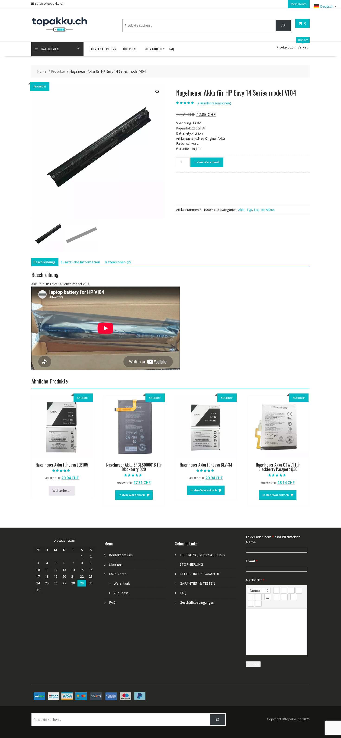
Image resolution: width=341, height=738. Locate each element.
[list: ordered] (251, 597)
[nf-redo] (258, 603)
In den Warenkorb (207, 162)
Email (252, 561)
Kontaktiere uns (103, 48)
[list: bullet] (258, 597)
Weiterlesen (61, 490)
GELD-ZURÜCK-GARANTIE (200, 574)
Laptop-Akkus (264, 209)
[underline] (291, 590)
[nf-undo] (251, 603)
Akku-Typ (245, 209)
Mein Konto (299, 4)
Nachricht (255, 580)
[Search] (283, 25)
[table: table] (293, 597)
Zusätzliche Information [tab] (80, 262)
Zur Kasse (121, 593)
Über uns (130, 48)
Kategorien (50, 48)
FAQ (171, 48)
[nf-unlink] (284, 597)
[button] (157, 92)
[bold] (276, 590)
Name (251, 542)
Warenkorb (122, 583)
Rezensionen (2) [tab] (118, 262)
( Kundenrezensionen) (213, 103)
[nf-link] (277, 597)
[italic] (284, 590)
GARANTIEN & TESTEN (197, 583)
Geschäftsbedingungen (197, 602)
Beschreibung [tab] (44, 262)
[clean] (299, 590)
